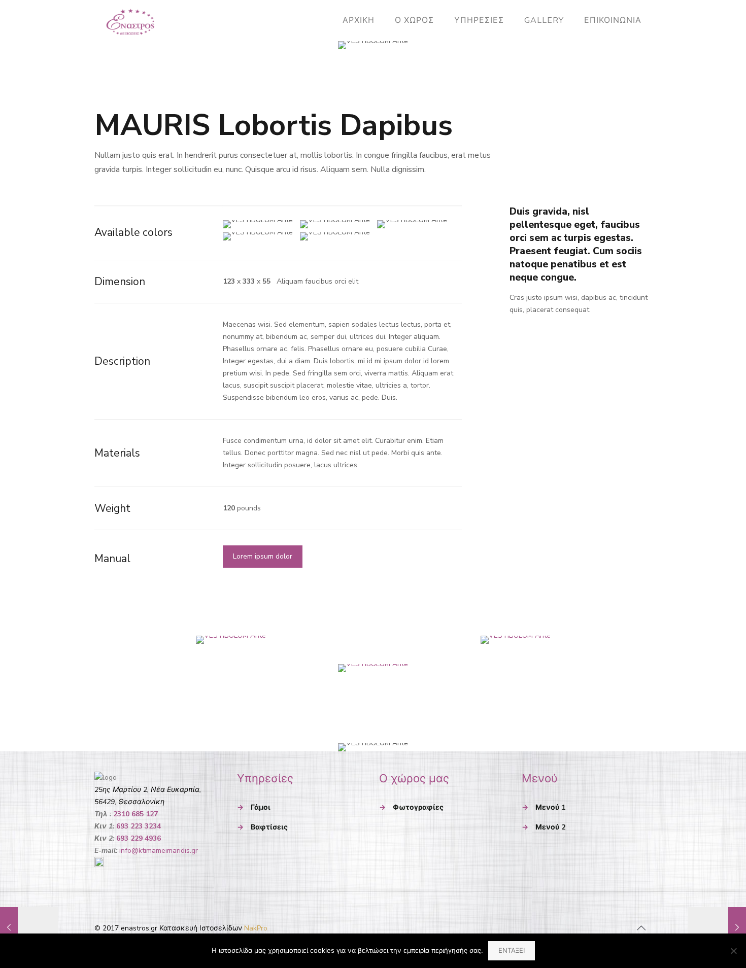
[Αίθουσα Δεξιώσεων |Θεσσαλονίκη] (131, 20)
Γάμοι (260, 807)
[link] (230, 640)
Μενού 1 (550, 807)
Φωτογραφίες (418, 807)
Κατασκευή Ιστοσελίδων (199, 928)
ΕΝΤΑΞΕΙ (511, 950)
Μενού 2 (550, 827)
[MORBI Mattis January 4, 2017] (717, 927)
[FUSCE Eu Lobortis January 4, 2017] (29, 927)
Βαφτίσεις (269, 827)
